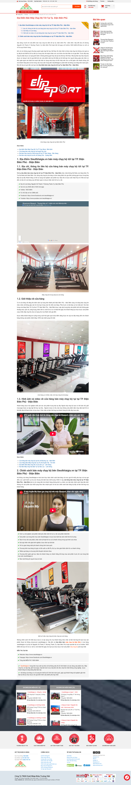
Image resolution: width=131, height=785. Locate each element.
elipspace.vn (96, 762)
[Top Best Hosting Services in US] (78, 765)
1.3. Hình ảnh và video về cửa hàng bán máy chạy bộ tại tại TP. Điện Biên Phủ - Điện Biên (47, 33)
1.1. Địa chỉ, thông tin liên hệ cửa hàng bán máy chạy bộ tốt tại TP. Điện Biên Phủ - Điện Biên (48, 28)
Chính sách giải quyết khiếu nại (48, 764)
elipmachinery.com (98, 765)
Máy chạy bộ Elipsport (46, 765)
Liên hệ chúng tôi (45, 755)
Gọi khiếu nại (18, 758)
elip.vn (94, 758)
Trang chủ (20, 14)
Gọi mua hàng (19, 756)
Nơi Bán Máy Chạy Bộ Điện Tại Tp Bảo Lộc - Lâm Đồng (35, 467)
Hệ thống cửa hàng (92, 1)
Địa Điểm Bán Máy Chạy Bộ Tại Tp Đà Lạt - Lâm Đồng (35, 465)
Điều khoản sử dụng (72, 757)
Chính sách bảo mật (46, 762)
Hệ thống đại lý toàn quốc (73, 759)
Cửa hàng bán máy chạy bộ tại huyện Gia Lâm (32, 151)
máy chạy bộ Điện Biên (73, 642)
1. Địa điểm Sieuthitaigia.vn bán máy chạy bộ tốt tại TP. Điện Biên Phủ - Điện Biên (44, 25)
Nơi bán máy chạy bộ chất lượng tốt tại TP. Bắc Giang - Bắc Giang (38, 153)
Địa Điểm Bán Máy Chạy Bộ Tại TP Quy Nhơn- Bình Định (35, 149)
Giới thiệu (69, 755)
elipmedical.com (97, 763)
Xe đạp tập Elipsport (46, 769)
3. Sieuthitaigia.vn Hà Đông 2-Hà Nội (36, 717)
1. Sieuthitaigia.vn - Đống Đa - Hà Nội (36, 692)
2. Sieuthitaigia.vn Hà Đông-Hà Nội (36, 705)
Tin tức (102, 1)
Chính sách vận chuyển (46, 760)
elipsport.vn (96, 757)
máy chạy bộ (74, 647)
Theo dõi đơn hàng (71, 760)
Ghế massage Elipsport (47, 767)
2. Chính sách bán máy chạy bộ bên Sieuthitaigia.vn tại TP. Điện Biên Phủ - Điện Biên (45, 36)
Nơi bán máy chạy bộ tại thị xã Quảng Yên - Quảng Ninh (35, 155)
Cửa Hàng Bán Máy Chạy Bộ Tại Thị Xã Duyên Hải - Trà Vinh (37, 463)
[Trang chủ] (26, 6)
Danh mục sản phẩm (27, 12)
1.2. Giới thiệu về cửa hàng (28, 31)
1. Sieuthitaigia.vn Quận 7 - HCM (69, 692)
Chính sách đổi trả (45, 757)
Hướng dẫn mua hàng (46, 759)
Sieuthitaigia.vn (24, 666)
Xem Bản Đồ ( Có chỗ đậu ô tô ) (37, 700)
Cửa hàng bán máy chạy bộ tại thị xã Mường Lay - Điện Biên (37, 461)
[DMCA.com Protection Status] (70, 765)
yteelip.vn (95, 760)
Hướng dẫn (110, 1)
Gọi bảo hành (18, 759)
